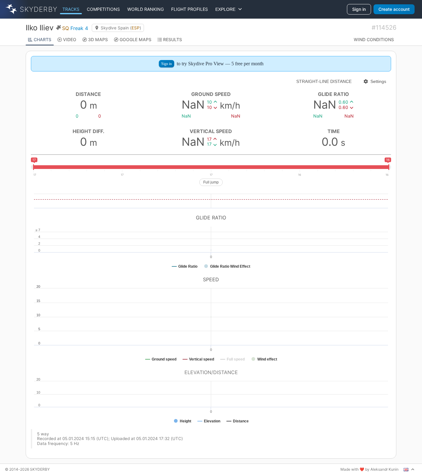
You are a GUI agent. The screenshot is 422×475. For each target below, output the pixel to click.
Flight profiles (189, 9)
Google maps (135, 39)
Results (172, 39)
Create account (394, 9)
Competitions (103, 9)
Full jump (211, 182)
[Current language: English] (409, 469)
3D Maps (98, 39)
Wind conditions (374, 39)
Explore (226, 9)
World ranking (145, 9)
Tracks (70, 9)
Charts (42, 39)
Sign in (359, 9)
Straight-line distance (324, 81)
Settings (378, 81)
